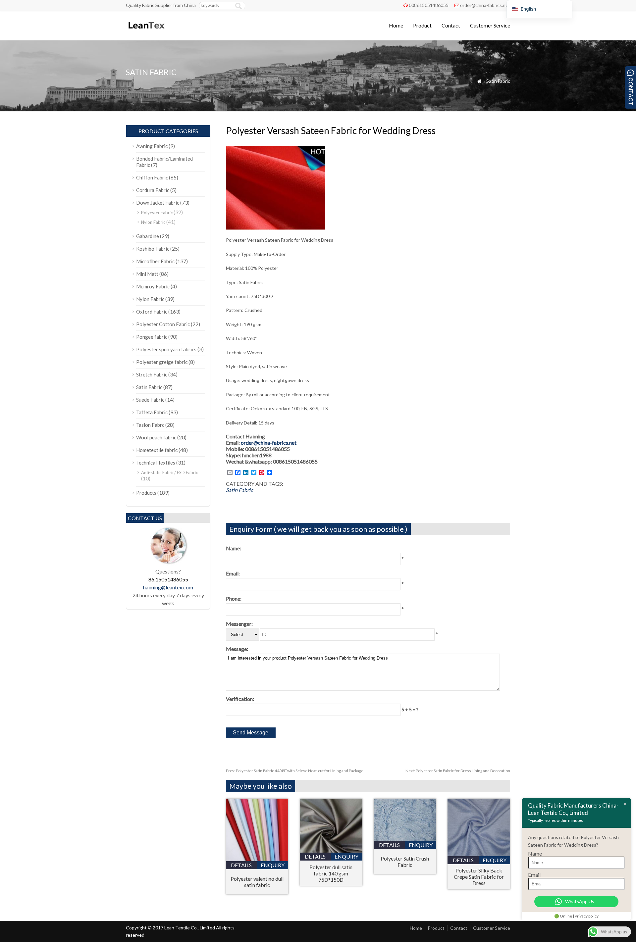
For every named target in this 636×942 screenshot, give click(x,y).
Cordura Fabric (152, 190)
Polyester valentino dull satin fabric (257, 881)
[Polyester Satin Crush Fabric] (405, 839)
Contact (451, 25)
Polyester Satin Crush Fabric (405, 861)
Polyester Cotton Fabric (163, 324)
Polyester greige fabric (161, 362)
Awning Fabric (152, 146)
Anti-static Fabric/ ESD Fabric (169, 472)
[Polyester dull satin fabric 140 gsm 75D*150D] (331, 850)
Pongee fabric (151, 337)
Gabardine (147, 236)
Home (396, 25)
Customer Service (490, 25)
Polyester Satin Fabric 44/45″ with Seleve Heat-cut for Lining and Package (294, 770)
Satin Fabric (498, 81)
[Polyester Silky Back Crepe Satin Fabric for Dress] (479, 854)
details (241, 865)
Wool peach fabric (156, 437)
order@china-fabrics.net (485, 5)
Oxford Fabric (151, 312)
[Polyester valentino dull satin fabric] (257, 859)
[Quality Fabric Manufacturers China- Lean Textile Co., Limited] (146, 31)
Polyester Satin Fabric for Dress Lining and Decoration (457, 770)
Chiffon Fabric (152, 177)
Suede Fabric (150, 400)
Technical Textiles (155, 463)
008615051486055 (429, 5)
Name (535, 853)
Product (422, 25)
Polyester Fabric (157, 212)
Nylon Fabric (153, 222)
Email (534, 874)
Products (146, 493)
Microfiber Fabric (155, 261)
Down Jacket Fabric (157, 203)
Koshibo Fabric (152, 249)
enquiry (273, 865)
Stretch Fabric (151, 374)
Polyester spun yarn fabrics (166, 349)
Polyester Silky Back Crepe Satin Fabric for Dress (479, 876)
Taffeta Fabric (152, 412)
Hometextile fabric (157, 450)
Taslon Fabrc (150, 425)
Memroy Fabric (153, 286)
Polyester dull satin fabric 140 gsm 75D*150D (330, 873)
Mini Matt (147, 274)
